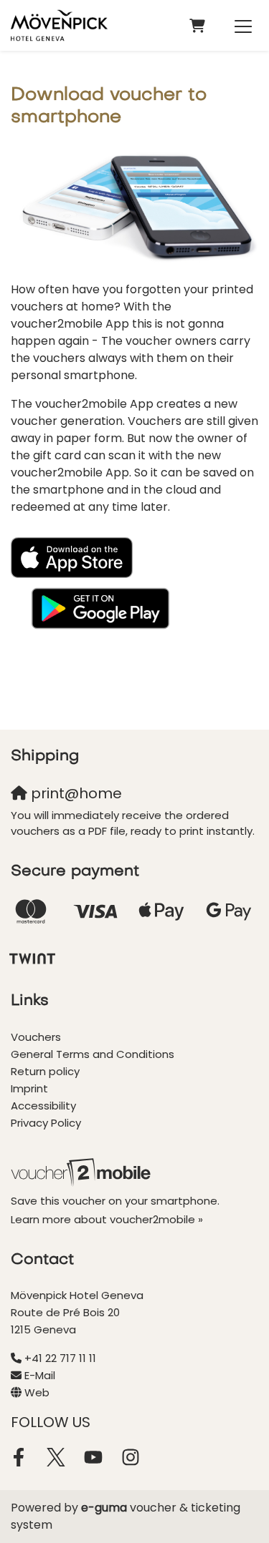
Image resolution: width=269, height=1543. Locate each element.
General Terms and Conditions (92, 1054)
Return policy (45, 1071)
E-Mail (39, 1375)
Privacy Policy (46, 1122)
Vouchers (36, 1036)
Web (36, 1392)
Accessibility (43, 1105)
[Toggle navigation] (243, 26)
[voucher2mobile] (83, 1172)
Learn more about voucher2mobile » (107, 1219)
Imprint (29, 1088)
